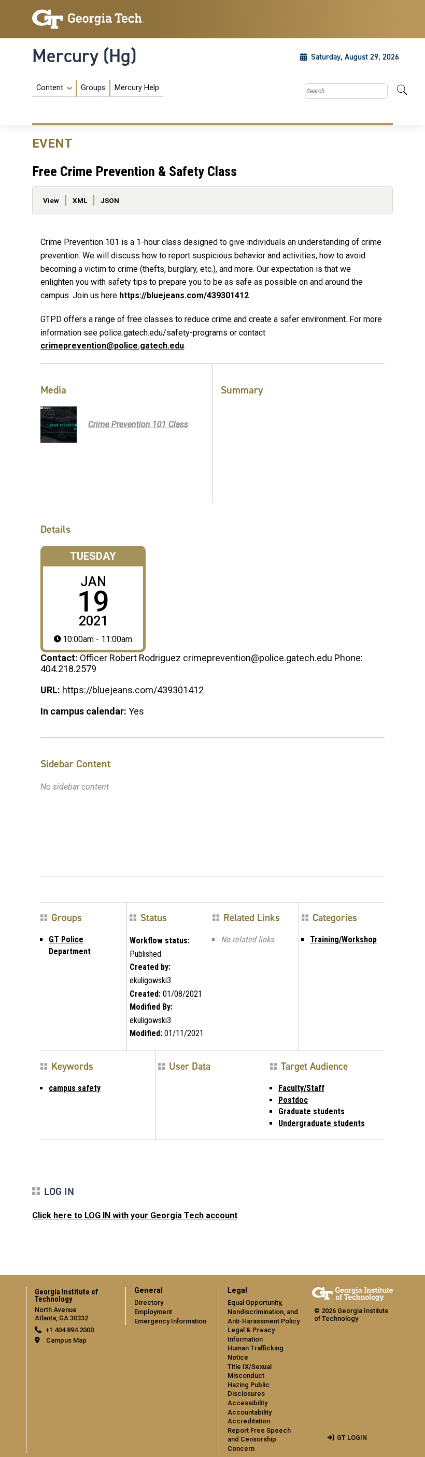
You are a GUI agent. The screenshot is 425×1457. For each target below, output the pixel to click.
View (51, 200)
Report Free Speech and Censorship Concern (259, 1439)
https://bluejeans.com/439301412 (184, 295)
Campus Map (66, 1340)
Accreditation (249, 1421)
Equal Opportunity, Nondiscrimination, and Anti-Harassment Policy (264, 1311)
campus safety (75, 1088)
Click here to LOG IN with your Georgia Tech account (134, 1215)
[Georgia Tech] (88, 19)
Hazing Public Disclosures (249, 1389)
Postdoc (293, 1100)
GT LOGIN (352, 1437)
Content (49, 88)
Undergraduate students (321, 1123)
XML (80, 200)
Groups (93, 87)
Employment (153, 1312)
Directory (148, 1302)
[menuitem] (97, 88)
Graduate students (311, 1111)
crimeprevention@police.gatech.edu (112, 346)
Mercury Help (137, 87)
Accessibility (247, 1403)
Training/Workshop (343, 939)
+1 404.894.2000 (70, 1330)
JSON (110, 200)
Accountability (250, 1412)
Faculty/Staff (301, 1088)
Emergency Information (170, 1321)
